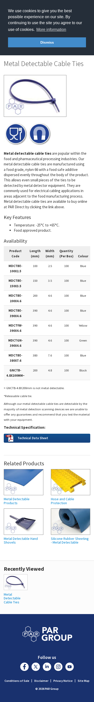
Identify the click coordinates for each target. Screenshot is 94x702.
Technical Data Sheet (33, 438)
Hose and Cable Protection (62, 501)
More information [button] (51, 29)
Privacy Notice (63, 681)
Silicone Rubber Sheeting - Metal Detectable (70, 541)
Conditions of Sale (17, 681)
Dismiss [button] (47, 42)
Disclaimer (41, 681)
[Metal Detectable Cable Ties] (16, 581)
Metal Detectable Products (17, 501)
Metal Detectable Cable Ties (12, 598)
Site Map (83, 681)
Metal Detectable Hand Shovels (21, 541)
